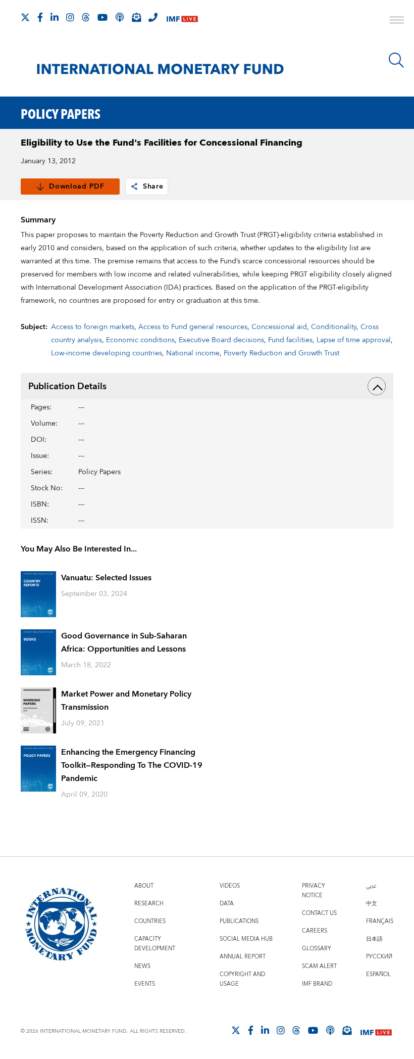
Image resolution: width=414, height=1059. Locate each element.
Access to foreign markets (92, 327)
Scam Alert (319, 966)
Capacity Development (154, 943)
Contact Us (319, 913)
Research (149, 903)
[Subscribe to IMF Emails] (136, 17)
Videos (230, 886)
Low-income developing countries (106, 353)
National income (193, 353)
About (143, 886)
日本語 (374, 939)
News (142, 966)
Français (379, 921)
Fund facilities (290, 340)
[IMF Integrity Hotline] (153, 17)
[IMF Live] (182, 18)
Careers (314, 931)
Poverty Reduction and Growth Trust (281, 353)
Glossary (316, 948)
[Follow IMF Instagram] (70, 17)
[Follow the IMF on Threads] (86, 17)
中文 (371, 903)
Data (227, 903)
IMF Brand (317, 984)
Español (378, 974)
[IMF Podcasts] (330, 1030)
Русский (379, 956)
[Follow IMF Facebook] (40, 17)
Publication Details (67, 386)
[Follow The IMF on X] (25, 17)
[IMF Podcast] (119, 17)
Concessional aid (279, 327)
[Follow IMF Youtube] (102, 17)
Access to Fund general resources (192, 327)
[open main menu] (397, 21)
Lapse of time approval (354, 340)
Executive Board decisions (221, 340)
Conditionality (333, 327)
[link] (134, 186)
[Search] (396, 60)
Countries (150, 921)
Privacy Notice (313, 890)
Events (144, 984)
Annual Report (243, 956)
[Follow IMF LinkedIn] (54, 17)
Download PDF (76, 186)
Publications (239, 921)
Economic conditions (140, 340)
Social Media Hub (246, 939)
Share (153, 186)
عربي (371, 886)
